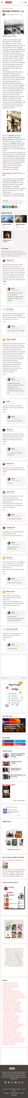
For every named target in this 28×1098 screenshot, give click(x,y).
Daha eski (23, 678)
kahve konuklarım (7, 1033)
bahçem (14, 1000)
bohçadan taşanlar (17, 1011)
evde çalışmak (6, 1024)
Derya (13, 288)
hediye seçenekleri (13, 1027)
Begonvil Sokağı (11, 339)
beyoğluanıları (6, 203)
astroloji (10, 997)
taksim (16, 203)
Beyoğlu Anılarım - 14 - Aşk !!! (7, 241)
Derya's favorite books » (19, 800)
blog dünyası (6, 1008)
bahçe (22, 997)
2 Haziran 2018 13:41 (10, 593)
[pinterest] (15, 1082)
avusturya (16, 997)
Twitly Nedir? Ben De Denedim (16, 762)
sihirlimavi (9, 557)
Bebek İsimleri (10, 591)
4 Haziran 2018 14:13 (10, 630)
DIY (16, 983)
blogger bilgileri (7, 1011)
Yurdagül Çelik (10, 527)
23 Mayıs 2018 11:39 (10, 261)
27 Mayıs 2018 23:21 (10, 431)
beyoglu (11, 8)
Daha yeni (4, 678)
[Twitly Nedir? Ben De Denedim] (6, 763)
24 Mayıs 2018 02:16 (10, 341)
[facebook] (8, 741)
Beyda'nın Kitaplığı (11, 629)
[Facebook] (3, 207)
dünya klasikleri (14, 1019)
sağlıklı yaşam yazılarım (18, 1038)
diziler (17, 1016)
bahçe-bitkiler (6, 1000)
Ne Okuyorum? (8, 785)
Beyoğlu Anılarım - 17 (7, 225)
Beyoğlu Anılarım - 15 (21, 225)
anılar (4, 997)
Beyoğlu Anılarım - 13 (19, 201)
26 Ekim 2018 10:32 (15, 646)
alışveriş (21, 994)
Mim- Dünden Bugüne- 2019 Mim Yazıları (18, 775)
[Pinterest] (13, 207)
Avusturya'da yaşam (8, 983)
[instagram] (12, 1082)
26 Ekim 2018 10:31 (15, 614)
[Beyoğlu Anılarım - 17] (7, 219)
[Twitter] (6, 207)
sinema (5, 1041)
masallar (5, 1035)
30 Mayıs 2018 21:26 (15, 580)
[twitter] (9, 1082)
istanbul (12, 203)
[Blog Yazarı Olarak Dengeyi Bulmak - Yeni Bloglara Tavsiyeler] (6, 755)
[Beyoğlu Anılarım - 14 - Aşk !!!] (7, 234)
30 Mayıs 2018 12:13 (10, 559)
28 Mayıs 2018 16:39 (10, 493)
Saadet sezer (10, 260)
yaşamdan (5, 1044)
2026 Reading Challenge (11, 807)
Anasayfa (6, 1093)
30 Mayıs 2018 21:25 (15, 516)
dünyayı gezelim (7, 1022)
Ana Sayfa (5, 8)
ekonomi (15, 1022)
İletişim (22, 1093)
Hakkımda (14, 1095)
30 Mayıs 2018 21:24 (15, 450)
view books (18, 815)
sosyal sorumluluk (13, 1041)
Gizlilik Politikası (14, 1093)
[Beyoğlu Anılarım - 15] (21, 219)
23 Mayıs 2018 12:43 (10, 310)
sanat (9, 1038)
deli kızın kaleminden (8, 1016)
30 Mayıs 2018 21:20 (15, 290)
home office (6, 1030)
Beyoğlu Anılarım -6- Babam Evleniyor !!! (16, 769)
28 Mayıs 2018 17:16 (10, 529)
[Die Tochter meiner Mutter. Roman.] (6, 797)
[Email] (16, 207)
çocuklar (12, 1044)
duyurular (5, 1019)
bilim (13, 1002)
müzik (4, 1038)
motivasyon (17, 1035)
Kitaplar (5, 994)
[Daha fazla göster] (19, 207)
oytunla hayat (10, 491)
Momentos (9, 429)
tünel (20, 203)
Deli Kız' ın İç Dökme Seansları (10, 986)
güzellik (5, 1027)
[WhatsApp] (9, 207)
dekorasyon (12, 1013)
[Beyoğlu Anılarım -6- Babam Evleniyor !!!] (6, 770)
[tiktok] (19, 1082)
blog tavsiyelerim (16, 1008)
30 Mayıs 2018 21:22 (15, 380)
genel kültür (21, 1024)
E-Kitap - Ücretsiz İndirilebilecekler (11, 991)
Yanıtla (4, 284)
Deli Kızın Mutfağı (7, 989)
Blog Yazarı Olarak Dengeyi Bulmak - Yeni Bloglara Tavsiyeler (18, 755)
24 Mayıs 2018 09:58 (10, 403)
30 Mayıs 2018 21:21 (15, 328)
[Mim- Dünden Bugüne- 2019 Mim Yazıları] (6, 776)
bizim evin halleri (15, 1005)
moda (11, 1035)
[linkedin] (22, 1082)
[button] (2, 2)
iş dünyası (13, 1030)
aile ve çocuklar (13, 994)
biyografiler (6, 1005)
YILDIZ (8, 401)
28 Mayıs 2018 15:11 (10, 465)
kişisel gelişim (17, 1033)
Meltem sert (10, 463)
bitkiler (18, 1002)
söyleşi (21, 1041)
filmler (13, 1024)
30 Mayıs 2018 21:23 (15, 418)
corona (5, 1013)
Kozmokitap (9, 309)
